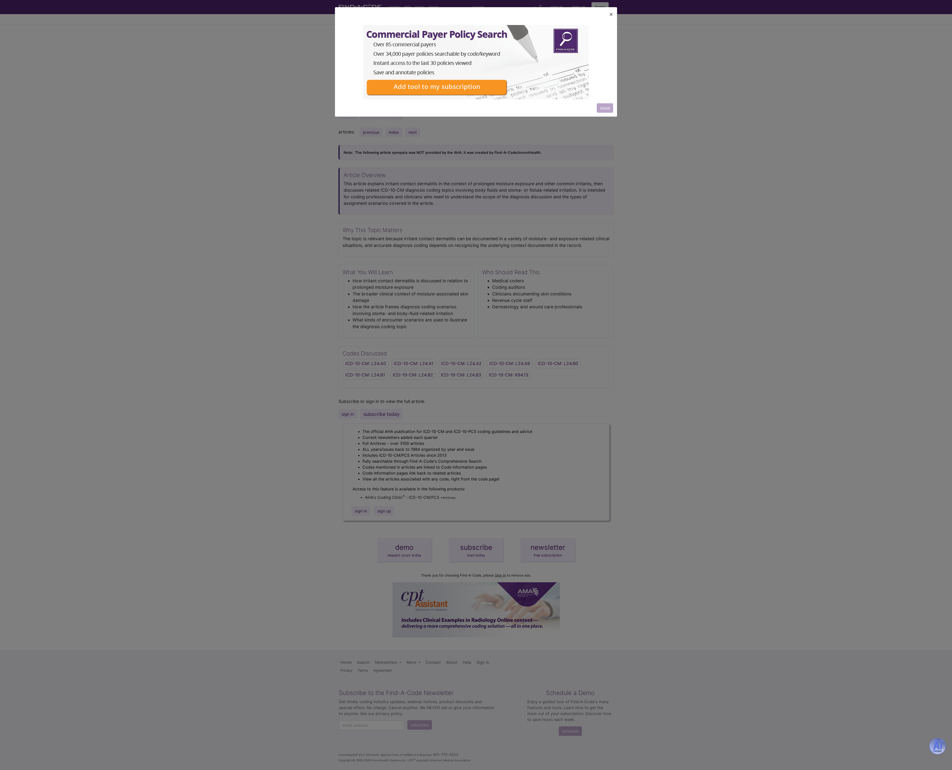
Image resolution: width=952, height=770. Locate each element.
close (605, 108)
